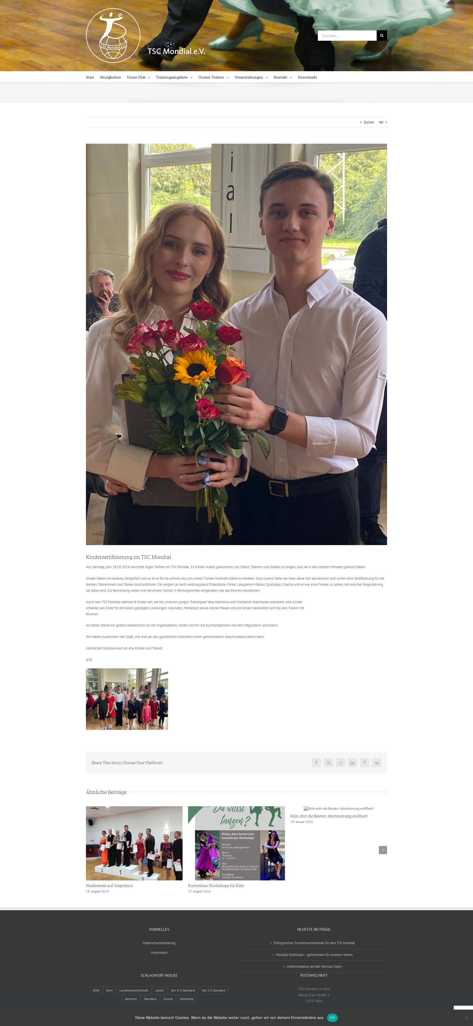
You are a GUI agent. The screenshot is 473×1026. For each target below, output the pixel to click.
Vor (381, 122)
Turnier (168, 999)
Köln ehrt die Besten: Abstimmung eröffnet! (328, 816)
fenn (109, 990)
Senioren (131, 999)
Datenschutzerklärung (159, 943)
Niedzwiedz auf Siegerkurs (109, 885)
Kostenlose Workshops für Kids (216, 885)
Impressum (159, 952)
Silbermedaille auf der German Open (314, 966)
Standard (150, 999)
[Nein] (466, 1018)
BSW (96, 990)
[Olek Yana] (236, 344)
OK (332, 1017)
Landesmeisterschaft (134, 990)
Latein (159, 990)
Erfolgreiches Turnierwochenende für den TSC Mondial (314, 943)
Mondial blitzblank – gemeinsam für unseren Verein (314, 954)
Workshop (187, 999)
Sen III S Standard (183, 990)
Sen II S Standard (213, 990)
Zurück (369, 122)
